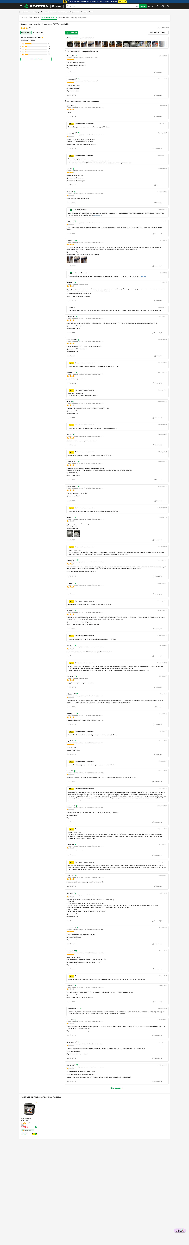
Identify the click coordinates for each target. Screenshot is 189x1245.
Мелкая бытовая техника (48, 12)
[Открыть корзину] (168, 6)
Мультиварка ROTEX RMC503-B (27, 1119)
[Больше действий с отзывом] (165, 72)
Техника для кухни (64, 12)
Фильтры (73, 32)
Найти (143, 6)
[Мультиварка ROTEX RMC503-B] (29, 1109)
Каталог (59, 6)
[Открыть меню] (21, 6)
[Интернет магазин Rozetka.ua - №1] (36, 6)
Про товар (23, 17)
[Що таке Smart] (34, 1134)
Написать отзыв (36, 59)
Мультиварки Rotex (87, 12)
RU (149, 6)
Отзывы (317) (26, 32)
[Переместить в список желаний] (35, 1102)
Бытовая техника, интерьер (30, 12)
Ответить (73, 72)
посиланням (97, 215)
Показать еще (117, 1088)
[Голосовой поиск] (137, 6)
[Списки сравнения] (163, 6)
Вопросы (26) (38, 32)
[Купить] (35, 1126)
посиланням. (142, 276)
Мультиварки (75, 12)
